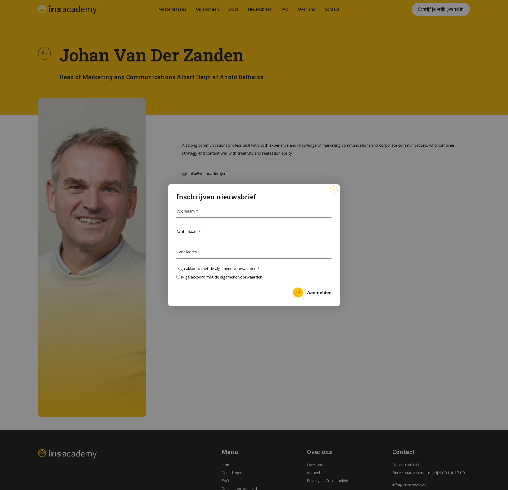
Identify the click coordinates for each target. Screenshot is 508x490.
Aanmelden (319, 292)
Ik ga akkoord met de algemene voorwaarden (218, 268)
